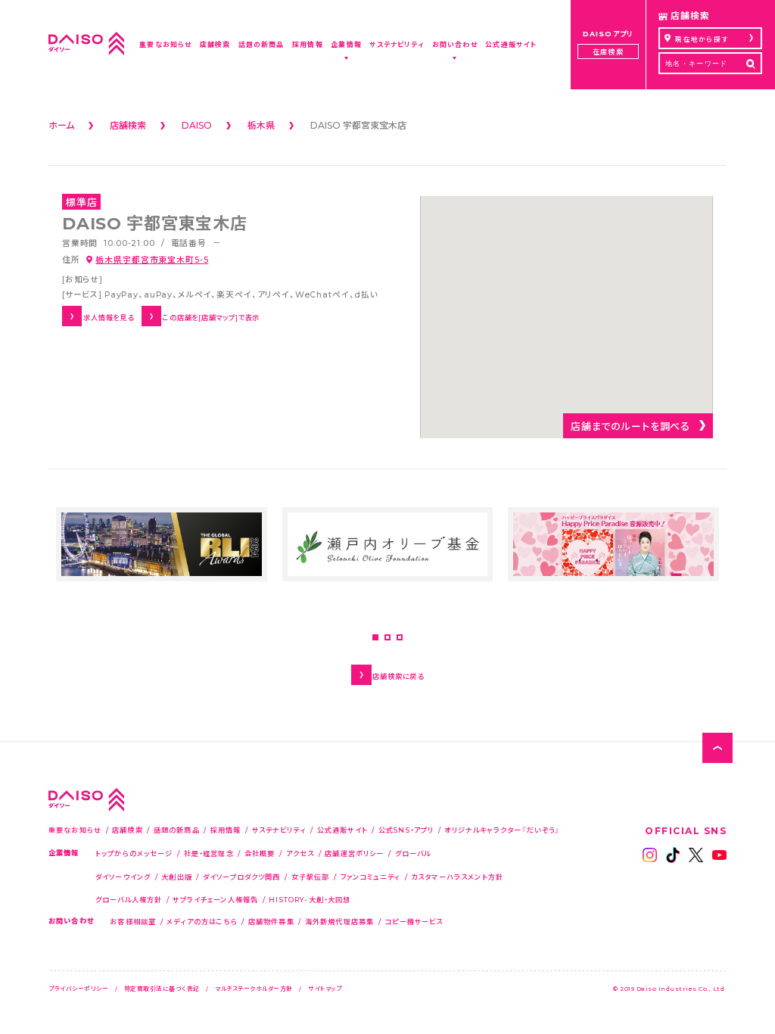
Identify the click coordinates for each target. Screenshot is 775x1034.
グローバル (413, 853)
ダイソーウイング (123, 876)
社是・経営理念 (209, 853)
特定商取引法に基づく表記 (162, 988)
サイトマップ (324, 988)
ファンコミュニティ (370, 876)
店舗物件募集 (271, 921)
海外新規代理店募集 (339, 921)
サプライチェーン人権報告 (215, 899)
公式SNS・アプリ (406, 829)
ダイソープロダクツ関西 (242, 876)
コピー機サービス (413, 921)
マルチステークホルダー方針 (254, 988)
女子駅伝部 (310, 876)
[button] (375, 637)
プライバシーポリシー (78, 988)
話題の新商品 (177, 829)
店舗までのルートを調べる (630, 426)
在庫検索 (608, 51)
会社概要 (259, 853)
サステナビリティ (279, 829)
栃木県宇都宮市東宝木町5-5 (151, 259)
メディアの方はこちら (202, 921)
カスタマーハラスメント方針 (457, 876)
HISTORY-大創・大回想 (309, 899)
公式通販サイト (342, 829)
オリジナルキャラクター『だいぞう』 (502, 829)
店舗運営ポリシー (354, 853)
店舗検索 (127, 829)
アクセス (300, 853)
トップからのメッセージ (134, 853)
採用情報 (225, 829)
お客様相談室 (133, 921)
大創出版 (176, 876)
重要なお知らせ (74, 829)
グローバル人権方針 (128, 899)
